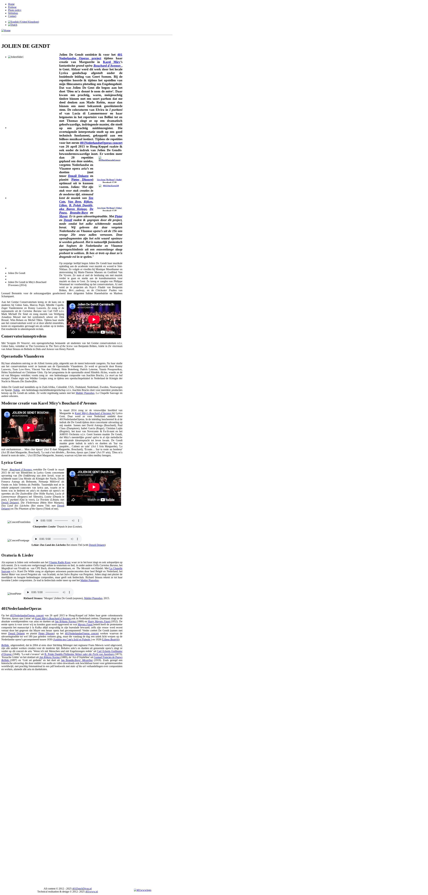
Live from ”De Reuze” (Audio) (109, 180)
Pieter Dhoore (81, 179)
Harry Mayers (95, 621)
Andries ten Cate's (63, 639)
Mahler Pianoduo (85, 393)
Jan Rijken (60, 621)
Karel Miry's (81, 413)
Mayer (63, 216)
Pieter (118, 216)
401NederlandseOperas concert (101, 143)
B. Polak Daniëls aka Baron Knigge (76, 207)
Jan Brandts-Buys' (77, 660)
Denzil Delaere (78, 176)
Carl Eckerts (103, 651)
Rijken (88, 201)
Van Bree (74, 201)
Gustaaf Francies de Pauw (107, 657)
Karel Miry (111, 62)
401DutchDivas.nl (82, 888)
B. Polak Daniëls (53, 654)
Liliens (110, 639)
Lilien (63, 205)
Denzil (68, 220)
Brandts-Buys (79, 212)
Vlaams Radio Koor (59, 562)
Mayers (82, 624)
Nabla (16, 390)
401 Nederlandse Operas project (90, 56)
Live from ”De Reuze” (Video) (109, 208)
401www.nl (91, 891)
